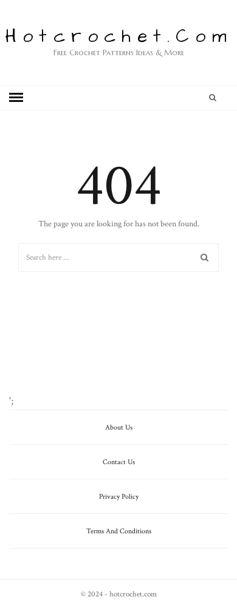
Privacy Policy (119, 496)
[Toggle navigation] (16, 98)
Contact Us (119, 462)
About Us (118, 427)
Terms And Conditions (118, 531)
